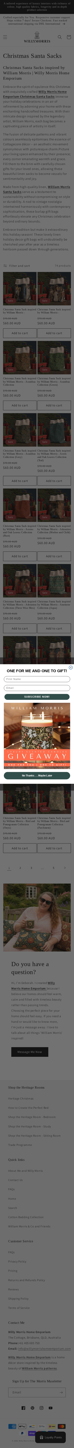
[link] (37, 736)
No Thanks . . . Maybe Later (37, 775)
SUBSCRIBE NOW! (37, 697)
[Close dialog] (71, 667)
